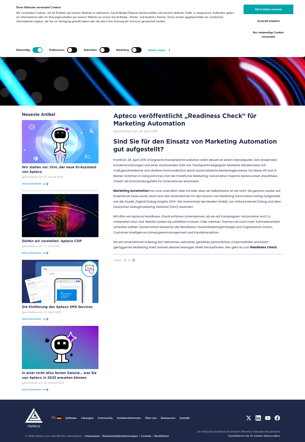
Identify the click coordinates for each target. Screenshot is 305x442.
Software (71, 417)
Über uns (151, 417)
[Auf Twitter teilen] (129, 260)
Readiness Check (263, 247)
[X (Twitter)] (248, 418)
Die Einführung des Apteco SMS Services (57, 307)
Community (105, 417)
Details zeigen (157, 50)
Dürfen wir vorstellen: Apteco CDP (52, 241)
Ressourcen (168, 417)
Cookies (146, 435)
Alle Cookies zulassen (268, 9)
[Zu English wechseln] (53, 418)
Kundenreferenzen (129, 417)
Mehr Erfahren (31, 183)
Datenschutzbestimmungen (120, 435)
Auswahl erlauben (268, 20)
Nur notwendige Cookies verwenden (268, 34)
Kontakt (185, 417)
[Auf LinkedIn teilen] (133, 260)
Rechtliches (161, 435)
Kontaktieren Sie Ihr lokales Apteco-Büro (254, 435)
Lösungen (87, 417)
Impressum (92, 435)
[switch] (72, 50)
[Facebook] (277, 418)
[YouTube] (267, 418)
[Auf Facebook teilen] (125, 260)
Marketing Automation (131, 191)
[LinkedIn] (258, 418)
